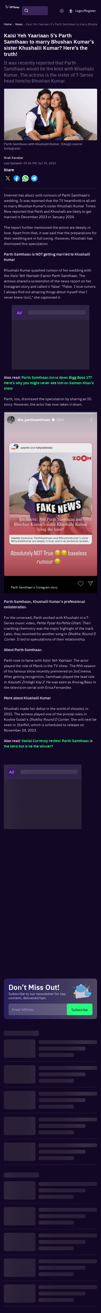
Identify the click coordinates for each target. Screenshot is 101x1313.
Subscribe (79, 1009)
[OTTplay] (12, 11)
